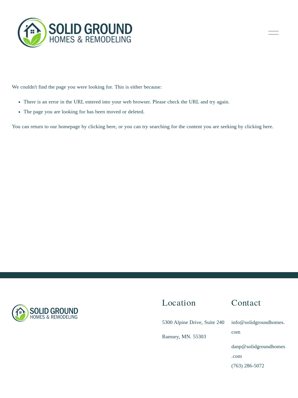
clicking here (102, 126)
